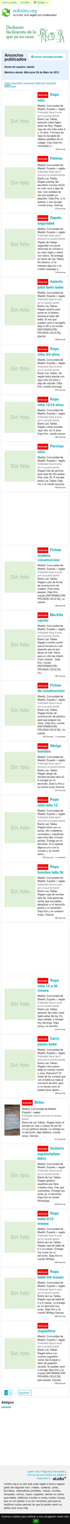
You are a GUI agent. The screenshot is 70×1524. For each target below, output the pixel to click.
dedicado (40, 83)
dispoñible (17, 83)
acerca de (32, 1471)
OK (36, 1521)
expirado (51, 83)
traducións (42, 1478)
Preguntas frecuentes (53, 1471)
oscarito (6, 1407)
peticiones (10, 86)
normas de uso (35, 1474)
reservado (29, 83)
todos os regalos (55, 1474)
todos (7, 83)
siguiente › (25, 1392)
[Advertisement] (35, 518)
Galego (41, 2)
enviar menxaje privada (48, 57)
